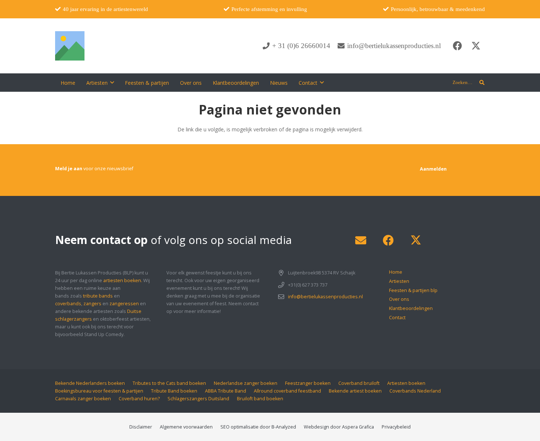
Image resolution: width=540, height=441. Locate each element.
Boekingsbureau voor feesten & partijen (99, 391)
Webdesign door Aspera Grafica (339, 427)
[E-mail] (360, 240)
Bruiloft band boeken (260, 399)
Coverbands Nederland (415, 391)
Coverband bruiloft (358, 383)
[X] (476, 46)
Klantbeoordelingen (411, 308)
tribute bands (98, 296)
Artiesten (399, 281)
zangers (92, 303)
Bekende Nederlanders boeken (90, 383)
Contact (397, 317)
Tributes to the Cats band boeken (169, 383)
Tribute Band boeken (174, 391)
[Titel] (69, 46)
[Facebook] (457, 46)
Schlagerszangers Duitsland (198, 399)
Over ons (399, 299)
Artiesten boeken (406, 383)
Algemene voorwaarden (186, 427)
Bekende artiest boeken (355, 391)
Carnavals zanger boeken (83, 399)
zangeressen (124, 303)
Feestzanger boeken (308, 383)
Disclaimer (140, 427)
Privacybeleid (396, 427)
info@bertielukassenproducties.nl (325, 297)
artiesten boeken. (122, 280)
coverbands (68, 303)
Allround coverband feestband (287, 391)
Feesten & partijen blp (413, 290)
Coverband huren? (139, 399)
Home (395, 272)
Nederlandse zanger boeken (245, 383)
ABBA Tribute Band (225, 391)
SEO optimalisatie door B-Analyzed (258, 427)
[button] (112, 83)
